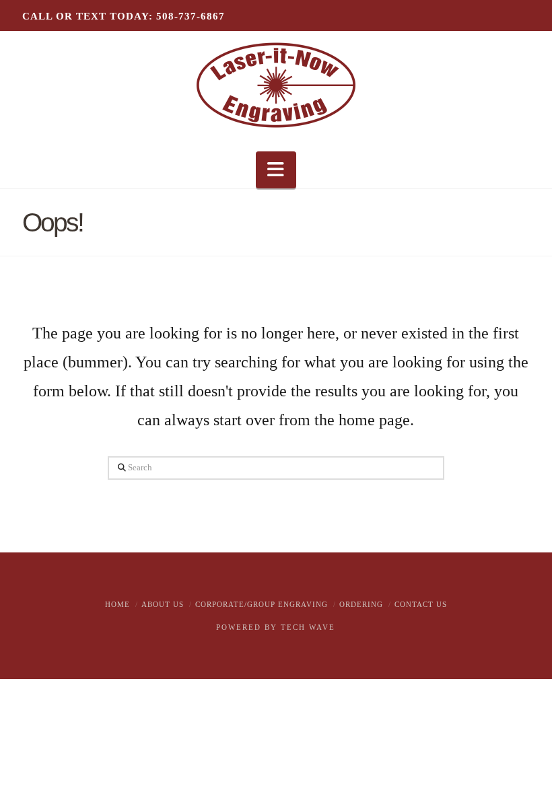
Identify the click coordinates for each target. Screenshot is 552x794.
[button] (276, 169)
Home (117, 604)
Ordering (361, 604)
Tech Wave (308, 627)
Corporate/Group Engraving (261, 604)
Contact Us (420, 604)
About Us (162, 604)
